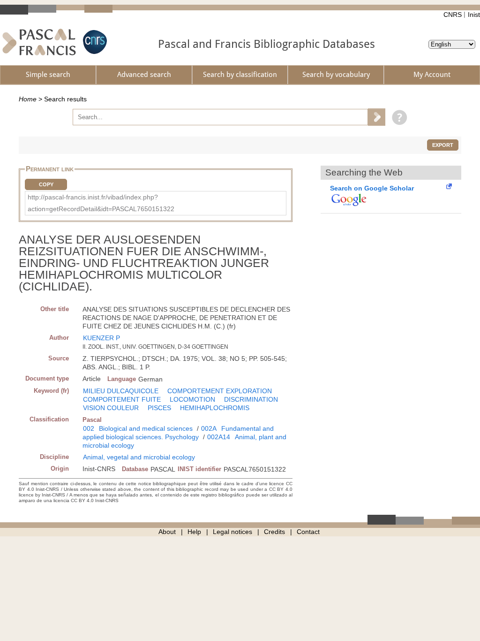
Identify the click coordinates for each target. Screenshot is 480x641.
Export (442, 145)
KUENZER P (101, 338)
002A (209, 428)
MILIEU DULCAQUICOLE (120, 391)
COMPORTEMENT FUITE (122, 399)
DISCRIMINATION (251, 399)
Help (194, 531)
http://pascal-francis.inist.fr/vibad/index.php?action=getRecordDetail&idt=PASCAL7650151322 (101, 203)
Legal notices (232, 531)
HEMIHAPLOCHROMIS (214, 408)
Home (28, 99)
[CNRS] (93, 42)
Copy (46, 184)
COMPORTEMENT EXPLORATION (219, 391)
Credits (274, 531)
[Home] (39, 42)
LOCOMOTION (192, 399)
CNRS (452, 14)
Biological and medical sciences (146, 428)
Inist (474, 14)
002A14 (218, 437)
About (167, 531)
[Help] (397, 117)
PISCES (159, 408)
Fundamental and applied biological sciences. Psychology (178, 433)
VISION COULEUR (111, 408)
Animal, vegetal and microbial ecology (139, 457)
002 (88, 428)
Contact (308, 531)
